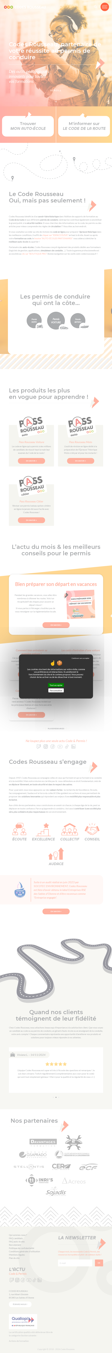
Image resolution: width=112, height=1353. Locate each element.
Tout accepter (56, 685)
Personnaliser (56, 690)
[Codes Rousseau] (25, 7)
